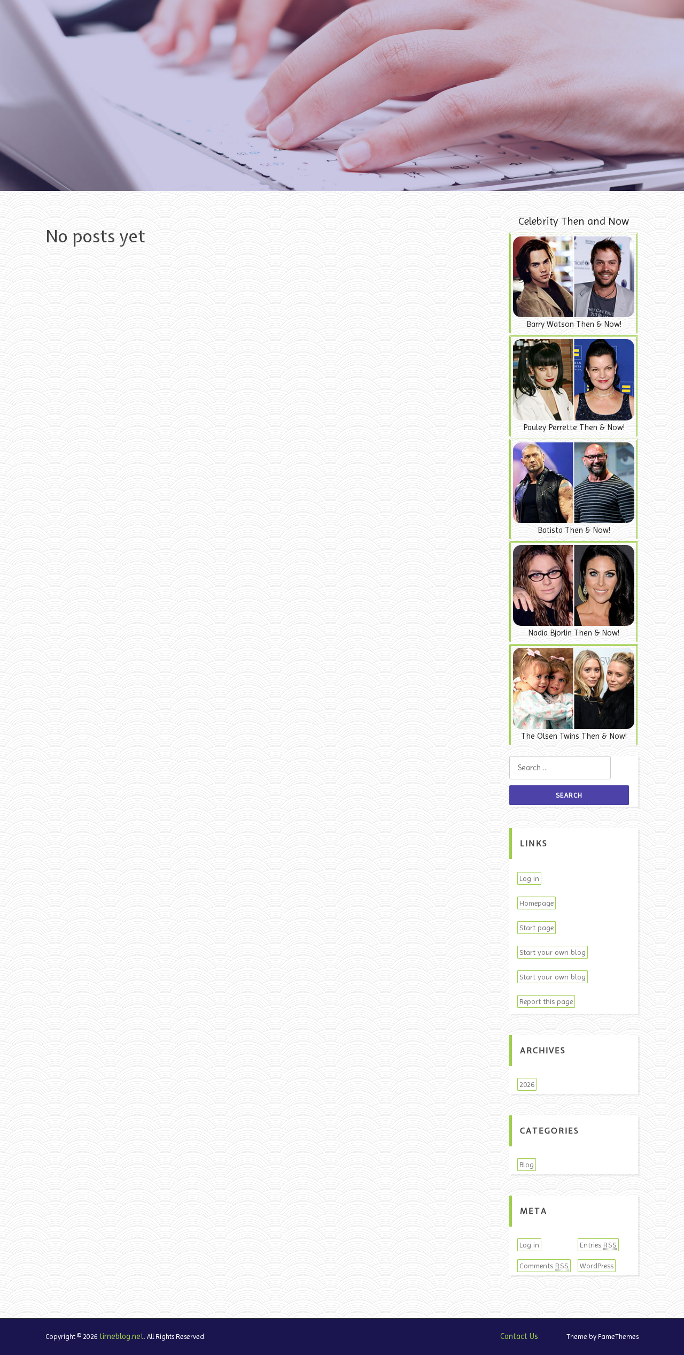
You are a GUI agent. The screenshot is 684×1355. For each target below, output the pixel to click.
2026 (526, 1084)
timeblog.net (121, 1336)
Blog (526, 1164)
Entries (598, 1245)
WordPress (596, 1265)
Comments (544, 1265)
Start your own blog (552, 952)
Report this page (546, 1001)
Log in (529, 878)
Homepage (536, 903)
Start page (536, 927)
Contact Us (519, 1336)
